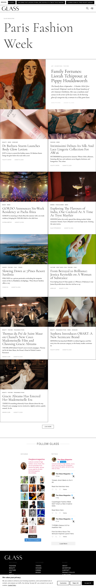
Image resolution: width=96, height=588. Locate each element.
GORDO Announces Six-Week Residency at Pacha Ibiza (23, 210)
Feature (10, 267)
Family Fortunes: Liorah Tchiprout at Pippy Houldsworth (70, 75)
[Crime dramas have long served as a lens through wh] (24, 496)
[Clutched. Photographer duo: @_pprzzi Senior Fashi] (32, 504)
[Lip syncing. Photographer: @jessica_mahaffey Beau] (24, 521)
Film (75, 267)
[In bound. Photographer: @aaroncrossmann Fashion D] (24, 513)
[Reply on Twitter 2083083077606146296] (53, 536)
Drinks (52, 204)
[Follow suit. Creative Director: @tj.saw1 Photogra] (32, 529)
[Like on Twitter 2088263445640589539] (60, 489)
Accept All (88, 583)
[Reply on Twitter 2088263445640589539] (53, 489)
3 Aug (57, 497)
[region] (48, 581)
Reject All (75, 583)
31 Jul (57, 521)
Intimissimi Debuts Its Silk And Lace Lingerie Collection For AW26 (72, 149)
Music (4, 204)
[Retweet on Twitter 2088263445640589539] (57, 489)
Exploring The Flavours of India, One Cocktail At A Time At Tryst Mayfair (71, 211)
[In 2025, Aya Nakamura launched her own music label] (32, 513)
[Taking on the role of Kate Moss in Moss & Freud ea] (24, 529)
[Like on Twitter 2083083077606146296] (60, 536)
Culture (52, 267)
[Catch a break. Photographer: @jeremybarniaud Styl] (41, 504)
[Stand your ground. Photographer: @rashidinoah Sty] (32, 488)
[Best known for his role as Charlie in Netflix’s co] (32, 479)
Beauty (4, 142)
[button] (48, 426)
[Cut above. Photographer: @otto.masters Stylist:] (41, 488)
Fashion (52, 142)
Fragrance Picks (19, 330)
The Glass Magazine (63, 474)
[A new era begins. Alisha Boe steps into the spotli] (41, 521)
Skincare (15, 142)
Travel (20, 267)
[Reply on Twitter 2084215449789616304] (53, 513)
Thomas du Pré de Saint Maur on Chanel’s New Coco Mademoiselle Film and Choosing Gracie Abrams (22, 338)
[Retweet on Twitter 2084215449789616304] (57, 513)
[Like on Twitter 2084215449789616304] (60, 513)
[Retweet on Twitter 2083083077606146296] (57, 536)
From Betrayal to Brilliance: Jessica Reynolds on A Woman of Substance (70, 274)
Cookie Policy (12, 585)
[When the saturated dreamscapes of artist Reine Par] (41, 513)
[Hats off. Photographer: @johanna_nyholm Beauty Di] (41, 496)
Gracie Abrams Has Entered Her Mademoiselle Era (21, 398)
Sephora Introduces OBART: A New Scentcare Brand (71, 335)
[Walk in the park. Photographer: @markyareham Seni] (24, 504)
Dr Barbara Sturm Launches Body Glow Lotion (21, 147)
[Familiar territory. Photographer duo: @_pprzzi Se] (24, 479)
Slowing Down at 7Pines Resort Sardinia (49, 2)
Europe (4, 267)
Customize (63, 583)
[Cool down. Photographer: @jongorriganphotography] (32, 496)
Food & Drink (60, 204)
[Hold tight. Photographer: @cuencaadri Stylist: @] (41, 479)
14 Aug (57, 476)
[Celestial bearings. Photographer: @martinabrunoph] (24, 488)
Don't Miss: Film (61, 267)
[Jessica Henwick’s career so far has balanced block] (32, 521)
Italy (15, 267)
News (9, 142)
